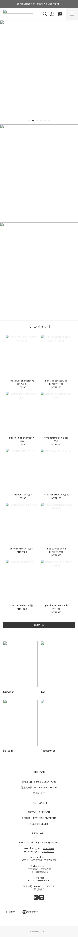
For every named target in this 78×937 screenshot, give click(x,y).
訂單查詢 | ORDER (39, 823)
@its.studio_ (48, 848)
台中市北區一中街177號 (39, 868)
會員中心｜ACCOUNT (39, 812)
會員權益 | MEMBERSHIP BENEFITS (39, 818)
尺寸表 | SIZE (39, 793)
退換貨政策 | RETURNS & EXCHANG (39, 787)
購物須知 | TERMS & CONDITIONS (39, 781)
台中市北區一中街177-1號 (43, 860)
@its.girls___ (48, 851)
